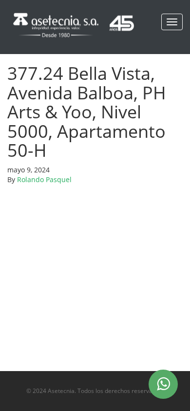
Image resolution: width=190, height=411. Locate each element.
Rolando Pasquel (44, 179)
